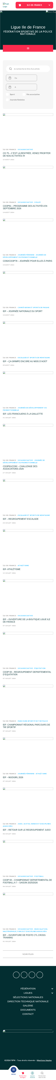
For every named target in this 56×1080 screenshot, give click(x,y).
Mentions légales (44, 1060)
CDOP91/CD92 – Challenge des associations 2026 (20, 467)
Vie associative (33, 94)
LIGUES (28, 993)
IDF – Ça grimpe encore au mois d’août (25, 361)
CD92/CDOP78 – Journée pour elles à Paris (27, 261)
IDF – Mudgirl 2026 (13, 777)
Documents (28, 1010)
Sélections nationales (28, 997)
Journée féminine (17, 100)
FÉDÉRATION (28, 988)
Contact (28, 1014)
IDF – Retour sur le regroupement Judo (27, 830)
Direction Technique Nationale (28, 1001)
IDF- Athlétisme (11, 569)
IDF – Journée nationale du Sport (22, 311)
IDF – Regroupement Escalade (21, 519)
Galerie (28, 1005)
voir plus (28, 954)
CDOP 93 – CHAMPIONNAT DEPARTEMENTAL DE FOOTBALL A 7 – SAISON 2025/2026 (27, 881)
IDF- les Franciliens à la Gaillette (23, 414)
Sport (12, 94)
